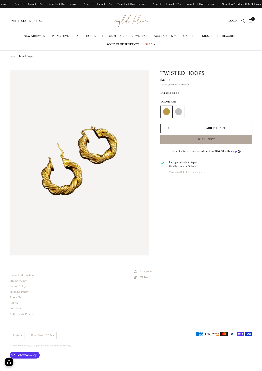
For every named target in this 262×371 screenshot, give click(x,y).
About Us (15, 297)
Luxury (187, 35)
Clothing (116, 35)
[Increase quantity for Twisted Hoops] (174, 128)
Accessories (163, 35)
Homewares (226, 35)
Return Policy (18, 286)
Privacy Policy (18, 280)
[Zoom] (140, 77)
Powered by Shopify (60, 345)
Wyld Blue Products (123, 44)
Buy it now (206, 139)
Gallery (14, 302)
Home (12, 56)
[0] (249, 21)
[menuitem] (34, 36)
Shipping (164, 84)
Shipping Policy (19, 291)
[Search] (243, 21)
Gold (166, 112)
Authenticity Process (22, 314)
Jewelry (138, 35)
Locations (15, 308)
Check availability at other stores (187, 172)
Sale (148, 44)
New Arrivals (34, 35)
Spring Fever (61, 35)
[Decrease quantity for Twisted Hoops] (163, 128)
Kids (205, 35)
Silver (178, 112)
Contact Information (22, 275)
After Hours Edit (89, 35)
